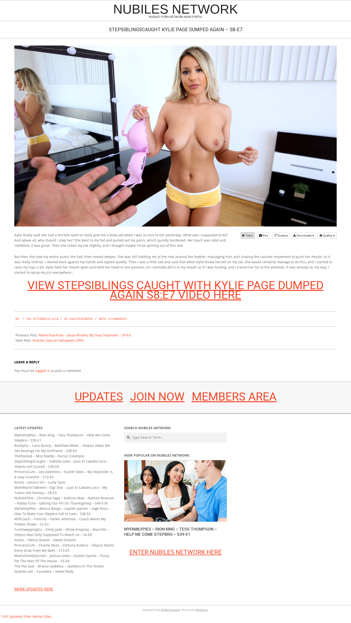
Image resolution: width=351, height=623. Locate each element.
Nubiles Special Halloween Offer (58, 340)
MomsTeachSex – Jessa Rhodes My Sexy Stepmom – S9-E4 (85, 335)
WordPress (201, 610)
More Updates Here (33, 589)
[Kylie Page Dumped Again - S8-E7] (175, 136)
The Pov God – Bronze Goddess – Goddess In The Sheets (59, 566)
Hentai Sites (41, 616)
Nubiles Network (175, 9)
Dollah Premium (170, 610)
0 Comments (117, 319)
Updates (99, 396)
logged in (42, 370)
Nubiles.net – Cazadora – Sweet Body (44, 571)
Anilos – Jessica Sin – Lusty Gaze (39, 482)
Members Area (234, 396)
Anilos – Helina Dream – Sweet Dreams (45, 540)
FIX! (5, 616)
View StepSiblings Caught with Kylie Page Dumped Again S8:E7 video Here (175, 290)
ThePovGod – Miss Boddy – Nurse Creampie (49, 456)
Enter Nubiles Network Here (175, 552)
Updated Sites (20, 616)
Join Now (157, 396)
